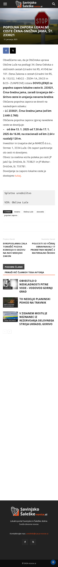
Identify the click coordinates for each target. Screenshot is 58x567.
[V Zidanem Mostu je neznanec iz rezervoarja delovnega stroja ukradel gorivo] (10, 317)
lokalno (17, 212)
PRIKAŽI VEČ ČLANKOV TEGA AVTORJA (24, 272)
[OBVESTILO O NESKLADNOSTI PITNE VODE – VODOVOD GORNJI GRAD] (10, 284)
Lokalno (8, 288)
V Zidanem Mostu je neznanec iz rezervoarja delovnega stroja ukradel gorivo (36, 319)
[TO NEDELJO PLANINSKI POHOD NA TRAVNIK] (10, 302)
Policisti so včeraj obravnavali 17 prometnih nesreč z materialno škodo (43, 248)
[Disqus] (29, 378)
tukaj (18, 175)
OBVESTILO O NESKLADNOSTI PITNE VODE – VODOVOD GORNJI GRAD (36, 286)
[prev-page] (5, 332)
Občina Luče (28, 212)
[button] (5, 4)
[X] (33, 542)
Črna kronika (10, 320)
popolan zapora (10, 215)
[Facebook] (25, 542)
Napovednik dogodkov (9, 305)
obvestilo (40, 212)
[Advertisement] (29, 39)
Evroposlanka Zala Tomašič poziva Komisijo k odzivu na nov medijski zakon (15, 249)
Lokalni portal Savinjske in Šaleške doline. (29, 521)
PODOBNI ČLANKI (14, 267)
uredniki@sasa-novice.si (37, 533)
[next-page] (9, 332)
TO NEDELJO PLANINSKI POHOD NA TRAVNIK (34, 300)
